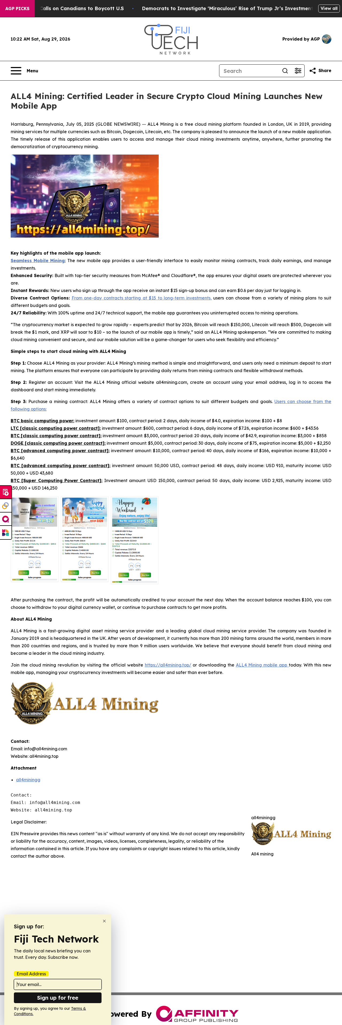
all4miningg (28, 779)
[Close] (104, 921)
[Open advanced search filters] (298, 71)
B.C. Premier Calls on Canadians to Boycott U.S (66, 8)
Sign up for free (57, 997)
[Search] (285, 71)
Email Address (31, 973)
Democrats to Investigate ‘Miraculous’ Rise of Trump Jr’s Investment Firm (234, 8)
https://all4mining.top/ (168, 665)
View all (329, 8)
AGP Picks (17, 8)
